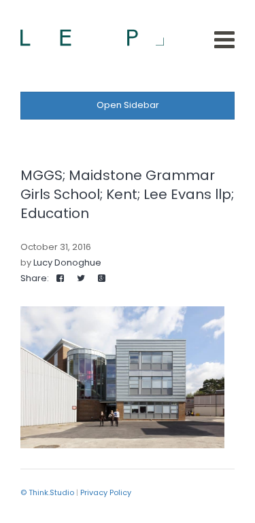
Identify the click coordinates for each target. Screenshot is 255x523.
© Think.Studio (47, 492)
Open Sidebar (128, 104)
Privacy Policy (105, 492)
